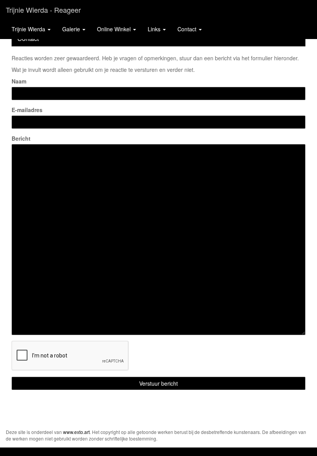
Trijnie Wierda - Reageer (43, 10)
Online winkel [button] (114, 29)
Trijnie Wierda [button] (29, 29)
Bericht (21, 138)
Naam (19, 81)
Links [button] (155, 29)
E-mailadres (27, 110)
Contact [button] (187, 29)
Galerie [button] (72, 29)
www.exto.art (76, 432)
